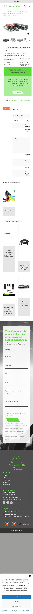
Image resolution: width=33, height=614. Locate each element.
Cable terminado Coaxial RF (24, 304)
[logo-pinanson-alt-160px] (11, 5)
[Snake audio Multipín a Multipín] (24, 242)
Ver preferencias (16, 606)
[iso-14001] (6, 522)
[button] (30, 576)
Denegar (16, 601)
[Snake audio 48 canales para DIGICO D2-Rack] (9, 290)
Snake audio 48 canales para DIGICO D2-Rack (8, 310)
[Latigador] (9, 196)
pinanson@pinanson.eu (14, 499)
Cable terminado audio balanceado (8, 253)
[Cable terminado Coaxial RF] (24, 287)
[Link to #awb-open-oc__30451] (25, 6)
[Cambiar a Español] (15, 2)
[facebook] (4, 502)
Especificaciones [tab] (6, 108)
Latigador (8, 211)
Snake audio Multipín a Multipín (24, 267)
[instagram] (11, 502)
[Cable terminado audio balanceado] (9, 235)
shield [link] (9, 433)
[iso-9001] (14, 522)
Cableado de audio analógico (20, 100)
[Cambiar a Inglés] (18, 2)
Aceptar (16, 597)
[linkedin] (7, 502)
